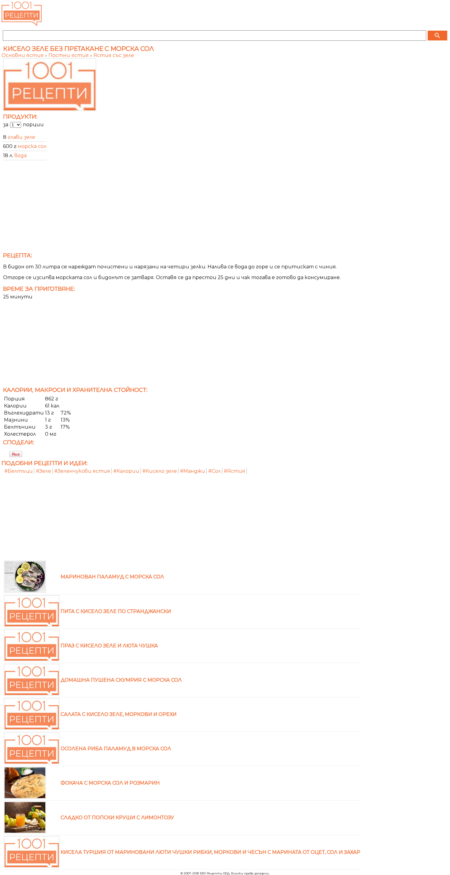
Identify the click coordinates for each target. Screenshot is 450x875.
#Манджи (192, 471)
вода (20, 155)
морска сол (32, 146)
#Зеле (43, 471)
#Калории (126, 471)
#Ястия (234, 471)
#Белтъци (18, 471)
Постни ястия (69, 55)
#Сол (214, 471)
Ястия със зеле (113, 55)
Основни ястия (23, 55)
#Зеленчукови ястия (82, 471)
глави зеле (21, 137)
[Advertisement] (185, 208)
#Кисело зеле (159, 471)
